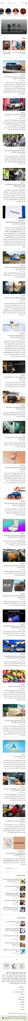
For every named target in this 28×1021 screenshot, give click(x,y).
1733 (9, 868)
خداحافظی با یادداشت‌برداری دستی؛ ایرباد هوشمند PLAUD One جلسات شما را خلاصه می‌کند (14, 536)
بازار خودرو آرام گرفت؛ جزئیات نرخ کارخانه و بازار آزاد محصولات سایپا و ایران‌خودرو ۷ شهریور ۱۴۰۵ (14, 657)
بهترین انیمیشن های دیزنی (19, 756)
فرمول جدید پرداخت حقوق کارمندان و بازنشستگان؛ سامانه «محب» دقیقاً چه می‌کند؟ (14, 789)
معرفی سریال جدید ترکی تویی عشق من (11, 936)
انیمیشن (23, 754)
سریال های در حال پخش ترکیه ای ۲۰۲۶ (12, 887)
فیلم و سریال (8, 50)
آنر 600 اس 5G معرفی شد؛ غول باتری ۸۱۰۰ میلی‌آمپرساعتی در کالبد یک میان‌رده (16, 336)
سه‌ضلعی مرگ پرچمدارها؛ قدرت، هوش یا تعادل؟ (19, 52)
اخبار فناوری (23, 333)
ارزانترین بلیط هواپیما (12, 1013)
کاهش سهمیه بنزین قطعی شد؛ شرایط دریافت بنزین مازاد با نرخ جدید (15, 29)
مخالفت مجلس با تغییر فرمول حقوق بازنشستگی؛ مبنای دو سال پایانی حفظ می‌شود (14, 151)
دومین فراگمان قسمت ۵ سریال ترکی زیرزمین (16, 15)
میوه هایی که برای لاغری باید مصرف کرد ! (16, 686)
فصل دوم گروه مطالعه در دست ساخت (12, 922)
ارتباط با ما (22, 1004)
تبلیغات (22, 1009)
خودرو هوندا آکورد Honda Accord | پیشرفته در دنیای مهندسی (9, 15)
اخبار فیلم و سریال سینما (19, 992)
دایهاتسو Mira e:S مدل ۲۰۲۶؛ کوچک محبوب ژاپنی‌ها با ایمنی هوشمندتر (14, 596)
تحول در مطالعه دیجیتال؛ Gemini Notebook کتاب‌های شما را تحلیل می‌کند (15, 223)
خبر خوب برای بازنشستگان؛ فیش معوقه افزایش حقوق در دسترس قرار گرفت (15, 185)
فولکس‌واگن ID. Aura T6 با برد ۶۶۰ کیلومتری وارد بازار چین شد (14, 115)
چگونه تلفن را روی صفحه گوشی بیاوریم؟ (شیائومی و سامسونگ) (12, 929)
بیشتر (5, 38)
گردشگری (22, 994)
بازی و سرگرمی (21, 999)
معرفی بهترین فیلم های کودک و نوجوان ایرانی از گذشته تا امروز (12, 894)
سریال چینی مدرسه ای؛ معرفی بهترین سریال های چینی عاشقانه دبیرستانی (11, 908)
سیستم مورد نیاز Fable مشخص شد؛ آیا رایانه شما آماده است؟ (14, 298)
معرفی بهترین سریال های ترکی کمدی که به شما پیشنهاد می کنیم (11, 880)
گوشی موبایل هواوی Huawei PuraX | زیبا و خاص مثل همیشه (23, 15)
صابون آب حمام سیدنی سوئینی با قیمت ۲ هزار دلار (11, 943)
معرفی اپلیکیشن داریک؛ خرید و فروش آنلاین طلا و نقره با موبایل (14, 378)
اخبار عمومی (23, 148)
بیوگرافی (22, 1002)
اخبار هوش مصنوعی (21, 220)
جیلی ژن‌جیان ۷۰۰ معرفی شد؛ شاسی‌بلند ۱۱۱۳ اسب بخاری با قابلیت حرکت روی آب (14, 77)
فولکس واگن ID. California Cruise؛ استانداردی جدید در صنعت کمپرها (15, 268)
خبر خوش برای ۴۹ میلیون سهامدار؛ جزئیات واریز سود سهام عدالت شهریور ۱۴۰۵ (15, 721)
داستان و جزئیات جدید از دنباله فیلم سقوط (11, 950)
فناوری (24, 50)
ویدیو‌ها (23, 38)
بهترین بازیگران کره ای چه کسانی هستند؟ (12, 901)
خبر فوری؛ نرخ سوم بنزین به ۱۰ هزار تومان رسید (15, 821)
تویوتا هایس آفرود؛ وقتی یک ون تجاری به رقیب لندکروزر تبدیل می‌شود (15, 408)
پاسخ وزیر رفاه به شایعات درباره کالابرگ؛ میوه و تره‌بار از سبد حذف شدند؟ (14, 566)
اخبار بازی (23, 295)
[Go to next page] (4, 868)
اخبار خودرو (23, 74)
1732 (12, 868)
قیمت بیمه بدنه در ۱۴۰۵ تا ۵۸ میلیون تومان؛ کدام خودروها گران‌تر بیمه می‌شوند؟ (14, 504)
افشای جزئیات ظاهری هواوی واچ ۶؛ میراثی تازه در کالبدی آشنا (15, 468)
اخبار (24, 435)
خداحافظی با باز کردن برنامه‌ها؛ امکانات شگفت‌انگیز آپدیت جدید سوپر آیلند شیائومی (14, 627)
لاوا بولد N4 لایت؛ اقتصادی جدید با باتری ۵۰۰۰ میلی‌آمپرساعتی (15, 438)
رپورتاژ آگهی (23, 375)
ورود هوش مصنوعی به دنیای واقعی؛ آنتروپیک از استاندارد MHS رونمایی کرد (15, 854)
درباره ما (22, 1007)
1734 (7, 868)
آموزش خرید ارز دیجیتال (21, 1013)
